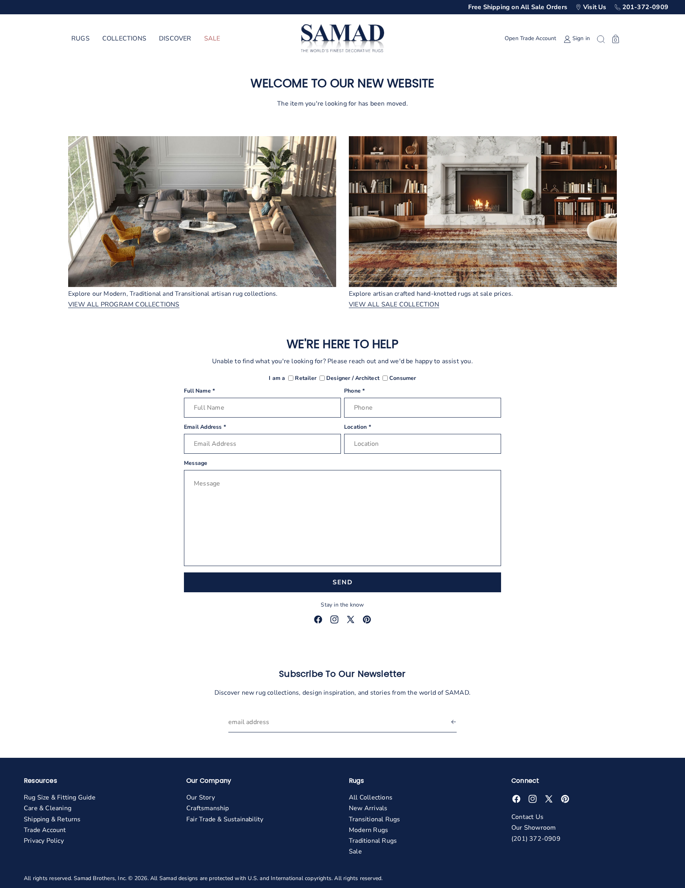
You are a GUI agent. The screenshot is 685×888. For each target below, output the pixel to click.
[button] (80, 39)
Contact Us (527, 817)
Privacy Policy (44, 840)
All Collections (370, 797)
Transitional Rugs (374, 819)
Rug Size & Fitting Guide (60, 797)
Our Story (200, 797)
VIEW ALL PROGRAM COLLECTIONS (124, 304)
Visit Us (595, 7)
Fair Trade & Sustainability (224, 819)
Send (342, 582)
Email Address (205, 427)
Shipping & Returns (52, 819)
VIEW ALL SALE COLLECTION (394, 304)
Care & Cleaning (47, 808)
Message (195, 463)
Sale (355, 851)
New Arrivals (368, 808)
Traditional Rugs (373, 840)
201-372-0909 (645, 7)
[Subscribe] (453, 722)
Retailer (305, 378)
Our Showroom (533, 827)
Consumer (402, 378)
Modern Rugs (368, 830)
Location (357, 427)
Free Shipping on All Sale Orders (517, 7)
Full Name (199, 391)
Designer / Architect (352, 378)
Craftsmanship (207, 808)
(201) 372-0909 (536, 838)
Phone (354, 391)
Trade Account (45, 830)
